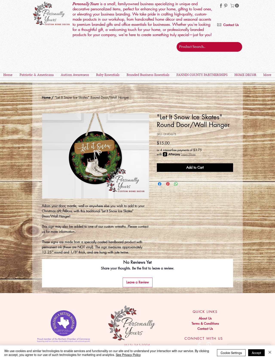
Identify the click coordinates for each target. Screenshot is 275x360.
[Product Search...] (238, 47)
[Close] (269, 353)
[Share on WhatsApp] (176, 183)
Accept (256, 353)
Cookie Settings (231, 353)
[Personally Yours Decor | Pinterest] (226, 6)
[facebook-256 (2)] (221, 6)
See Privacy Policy (128, 354)
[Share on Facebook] (159, 183)
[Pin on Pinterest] (167, 183)
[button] (235, 6)
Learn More (188, 154)
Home (46, 97)
